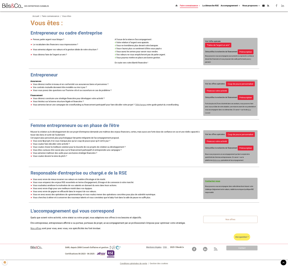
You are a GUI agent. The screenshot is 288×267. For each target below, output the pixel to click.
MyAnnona (216, 160)
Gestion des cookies (159, 263)
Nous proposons (250, 5)
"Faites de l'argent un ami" (218, 45)
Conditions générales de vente (133, 263)
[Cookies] (4, 262)
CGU (165, 247)
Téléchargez (140, 104)
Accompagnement (229, 5)
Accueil (36, 16)
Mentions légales (154, 247)
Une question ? (242, 237)
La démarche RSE (210, 5)
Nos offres (230, 219)
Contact (241, 248)
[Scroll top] (283, 262)
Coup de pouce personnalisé (240, 84)
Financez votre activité (217, 91)
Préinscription (245, 52)
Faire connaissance (189, 5)
